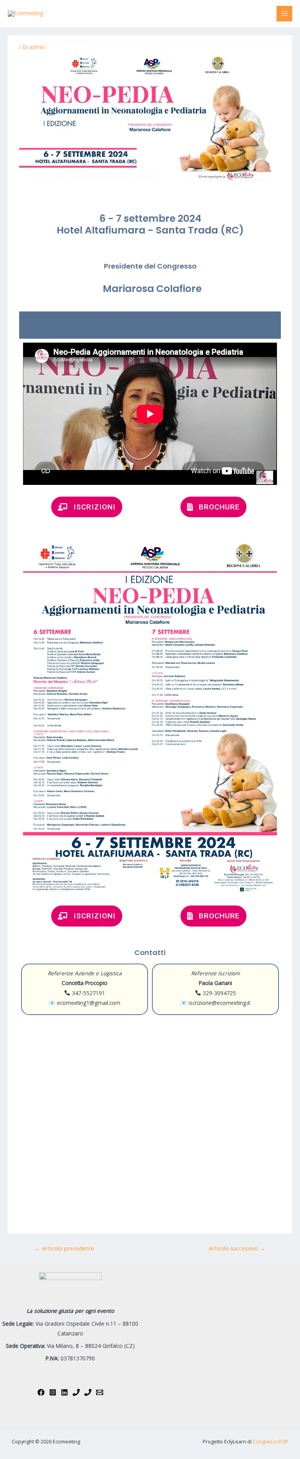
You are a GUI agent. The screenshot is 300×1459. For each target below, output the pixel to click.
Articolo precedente (64, 1248)
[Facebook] (41, 1392)
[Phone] (76, 1392)
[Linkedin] (64, 1392)
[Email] (99, 1392)
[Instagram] (52, 1392)
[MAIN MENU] (285, 14)
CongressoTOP (270, 1441)
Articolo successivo (237, 1248)
